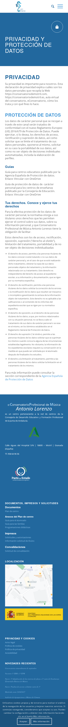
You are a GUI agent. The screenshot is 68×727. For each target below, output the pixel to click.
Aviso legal (10, 642)
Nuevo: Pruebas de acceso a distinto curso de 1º (22, 687)
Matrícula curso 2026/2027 (15, 692)
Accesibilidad (11, 652)
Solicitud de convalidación (17, 551)
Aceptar (23, 721)
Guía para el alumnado (15, 520)
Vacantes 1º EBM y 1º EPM (15, 673)
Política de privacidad (15, 649)
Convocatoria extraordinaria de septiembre (21, 668)
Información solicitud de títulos (19, 540)
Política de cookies (13, 645)
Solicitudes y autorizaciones (18, 537)
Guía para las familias (15, 523)
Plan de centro (12, 511)
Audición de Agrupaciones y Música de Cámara (22, 697)
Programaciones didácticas (17, 527)
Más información (41, 721)
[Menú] (58, 6)
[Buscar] (51, 6)
